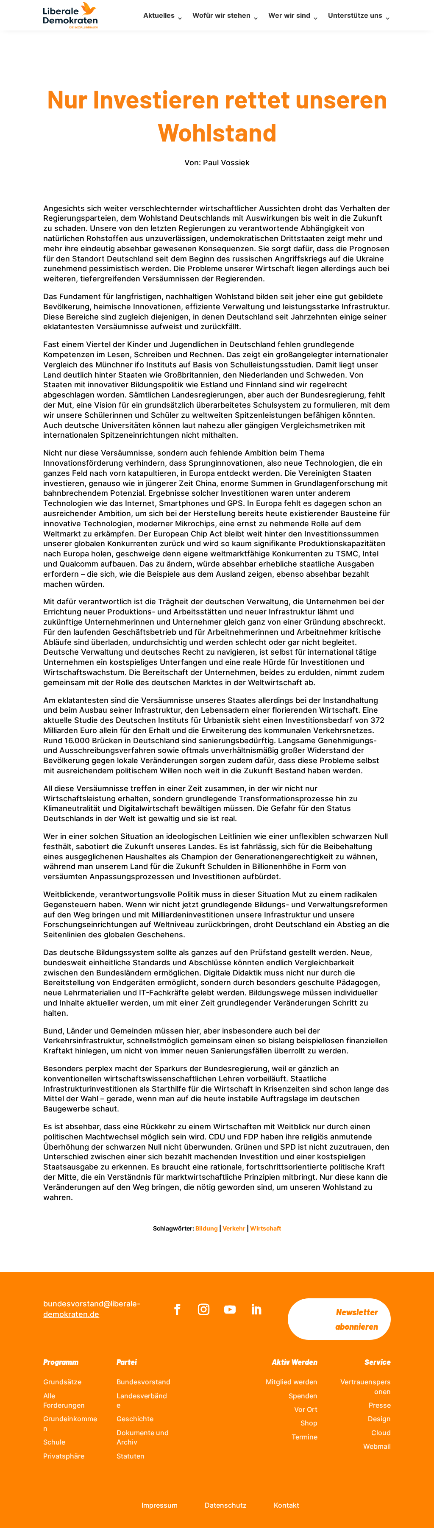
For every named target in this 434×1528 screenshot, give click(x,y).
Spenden (303, 1396)
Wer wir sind (289, 15)
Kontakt (286, 1505)
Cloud (381, 1432)
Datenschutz (226, 1505)
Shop (308, 1423)
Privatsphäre (63, 1456)
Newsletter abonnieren (356, 1319)
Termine (304, 1437)
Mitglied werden (291, 1382)
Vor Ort (305, 1409)
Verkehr (234, 1228)
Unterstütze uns (355, 15)
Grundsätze (62, 1382)
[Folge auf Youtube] (230, 1309)
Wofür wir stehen (221, 15)
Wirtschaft (265, 1228)
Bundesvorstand (143, 1382)
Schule (54, 1442)
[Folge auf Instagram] (203, 1309)
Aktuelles (159, 15)
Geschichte (135, 1418)
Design (379, 1418)
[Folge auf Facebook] (177, 1309)
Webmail (377, 1446)
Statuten (131, 1456)
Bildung (206, 1228)
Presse (380, 1405)
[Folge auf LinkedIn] (256, 1309)
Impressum (160, 1505)
